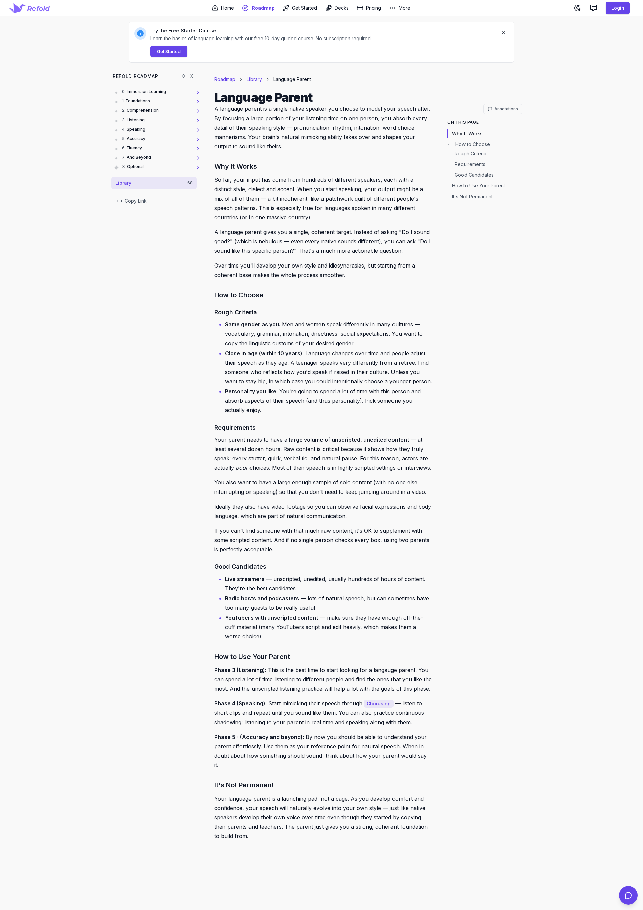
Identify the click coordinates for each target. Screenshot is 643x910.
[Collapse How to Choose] (448, 144)
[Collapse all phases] (191, 76)
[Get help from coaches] (628, 895)
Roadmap (224, 79)
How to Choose (472, 144)
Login (617, 8)
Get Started (169, 51)
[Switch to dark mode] (577, 8)
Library (254, 79)
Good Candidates (474, 175)
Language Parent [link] (292, 79)
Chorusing (379, 703)
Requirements (470, 164)
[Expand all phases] (183, 76)
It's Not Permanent (472, 196)
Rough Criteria (470, 153)
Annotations (506, 108)
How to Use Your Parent (478, 185)
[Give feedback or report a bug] (593, 8)
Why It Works (467, 133)
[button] (321, 42)
